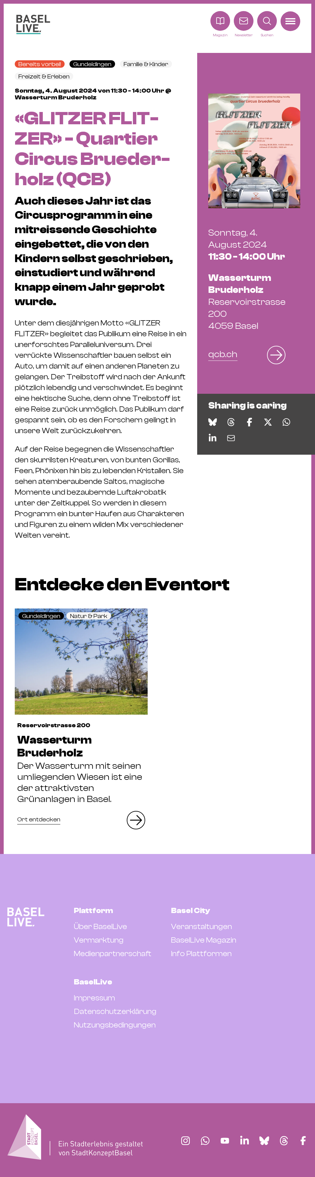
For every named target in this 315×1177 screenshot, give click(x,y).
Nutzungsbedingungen (115, 1025)
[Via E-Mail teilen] (231, 438)
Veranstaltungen (201, 926)
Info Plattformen (201, 953)
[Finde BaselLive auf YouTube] (225, 1141)
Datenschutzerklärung (115, 1011)
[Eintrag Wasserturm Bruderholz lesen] (81, 661)
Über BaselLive (100, 926)
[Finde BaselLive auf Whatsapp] (205, 1141)
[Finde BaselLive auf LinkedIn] (244, 1141)
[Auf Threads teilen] (231, 422)
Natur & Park (88, 616)
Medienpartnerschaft (112, 953)
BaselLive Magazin (203, 940)
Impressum (94, 998)
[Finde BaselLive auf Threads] (284, 1141)
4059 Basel (246, 302)
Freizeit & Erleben (44, 76)
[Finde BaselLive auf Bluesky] (264, 1141)
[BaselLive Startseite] (33, 24)
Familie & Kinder (146, 64)
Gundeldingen (92, 64)
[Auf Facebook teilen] (249, 422)
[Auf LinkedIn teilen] (212, 438)
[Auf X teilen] (268, 422)
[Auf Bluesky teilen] (212, 422)
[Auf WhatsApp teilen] (286, 422)
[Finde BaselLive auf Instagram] (185, 1141)
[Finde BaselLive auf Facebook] (303, 1141)
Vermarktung (99, 940)
